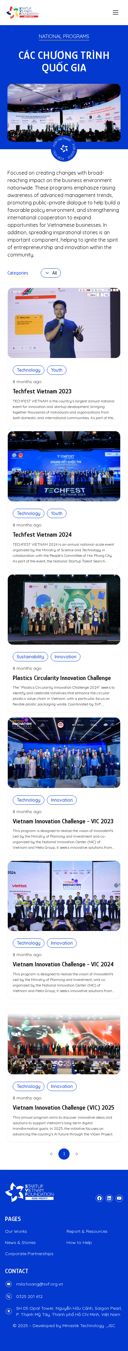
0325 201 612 (29, 1296)
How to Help (79, 1242)
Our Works (16, 1231)
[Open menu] (115, 12)
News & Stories (20, 1242)
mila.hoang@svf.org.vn (39, 1284)
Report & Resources (86, 1231)
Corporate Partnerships (29, 1253)
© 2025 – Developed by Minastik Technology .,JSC (64, 1325)
